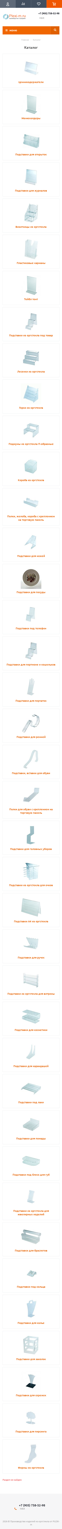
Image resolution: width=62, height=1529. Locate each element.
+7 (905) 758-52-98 (48, 13)
